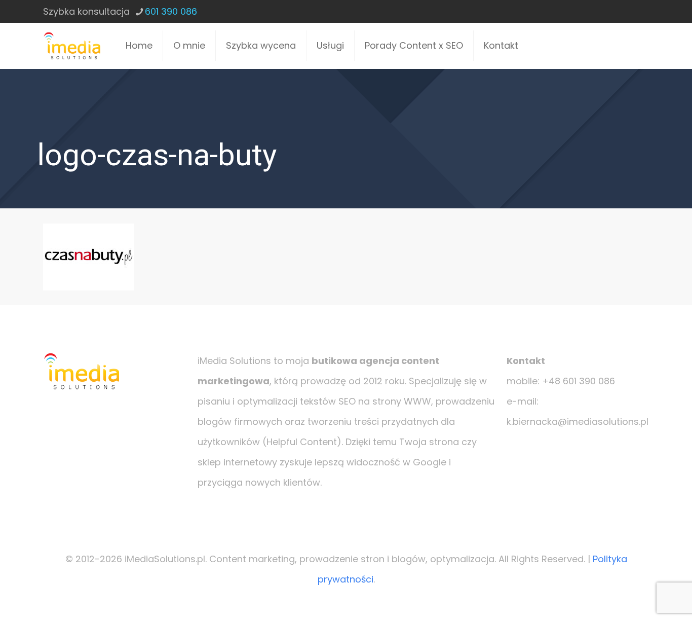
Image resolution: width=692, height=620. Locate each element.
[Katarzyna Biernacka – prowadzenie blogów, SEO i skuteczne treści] (71, 45)
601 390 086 (171, 11)
